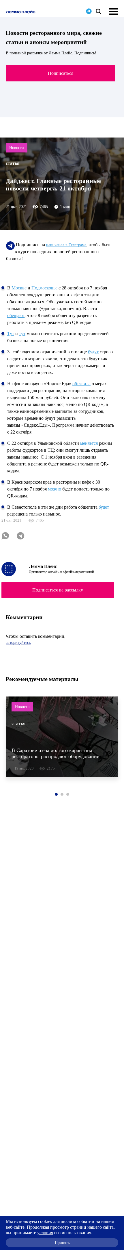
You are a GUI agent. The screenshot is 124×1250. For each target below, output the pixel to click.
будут (93, 351)
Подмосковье (44, 287)
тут (22, 333)
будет (104, 507)
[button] (56, 794)
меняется (88, 443)
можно (54, 488)
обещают (16, 315)
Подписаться (60, 73)
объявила (81, 383)
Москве (19, 287)
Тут (10, 333)
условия (45, 1232)
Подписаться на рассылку (57, 589)
